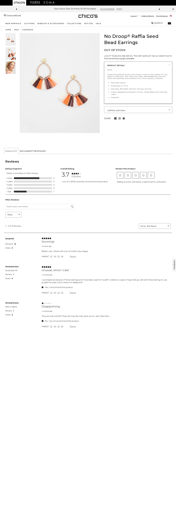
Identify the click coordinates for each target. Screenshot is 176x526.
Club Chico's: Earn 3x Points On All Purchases (75, 9)
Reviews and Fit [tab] (11, 151)
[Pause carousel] (173, 9)
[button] (169, 23)
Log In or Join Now (107, 9)
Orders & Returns (147, 16)
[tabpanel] (88, 244)
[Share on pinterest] (124, 118)
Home (8, 30)
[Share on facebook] (115, 118)
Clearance (27, 30)
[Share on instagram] (120, 118)
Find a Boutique (162, 16)
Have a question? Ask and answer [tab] (33, 151)
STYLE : (110, 70)
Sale (16, 30)
